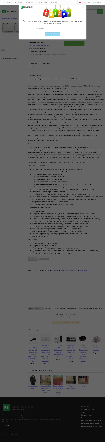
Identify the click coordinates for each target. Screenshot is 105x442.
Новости (55, 2)
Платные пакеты (42, 2)
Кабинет (88, 2)
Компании (30, 2)
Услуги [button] (19, 2)
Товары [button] (8, 2)
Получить (52, 34)
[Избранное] (80, 2)
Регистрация (98, 2)
